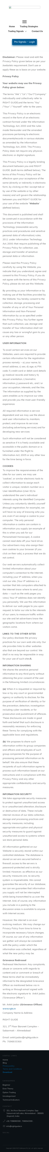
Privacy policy (8, 1066)
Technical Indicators (11, 1100)
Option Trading (9, 1092)
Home (5, 1060)
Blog (5, 1063)
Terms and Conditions (12, 1069)
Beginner (6, 1085)
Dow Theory (8, 1088)
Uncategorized (9, 1096)
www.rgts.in (9, 1008)
